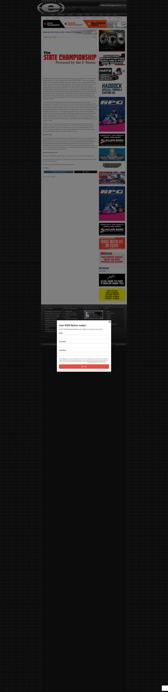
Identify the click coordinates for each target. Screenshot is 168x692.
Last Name (62, 350)
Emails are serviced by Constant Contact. (97, 361)
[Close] (109, 322)
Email (61, 333)
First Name (62, 341)
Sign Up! (84, 366)
